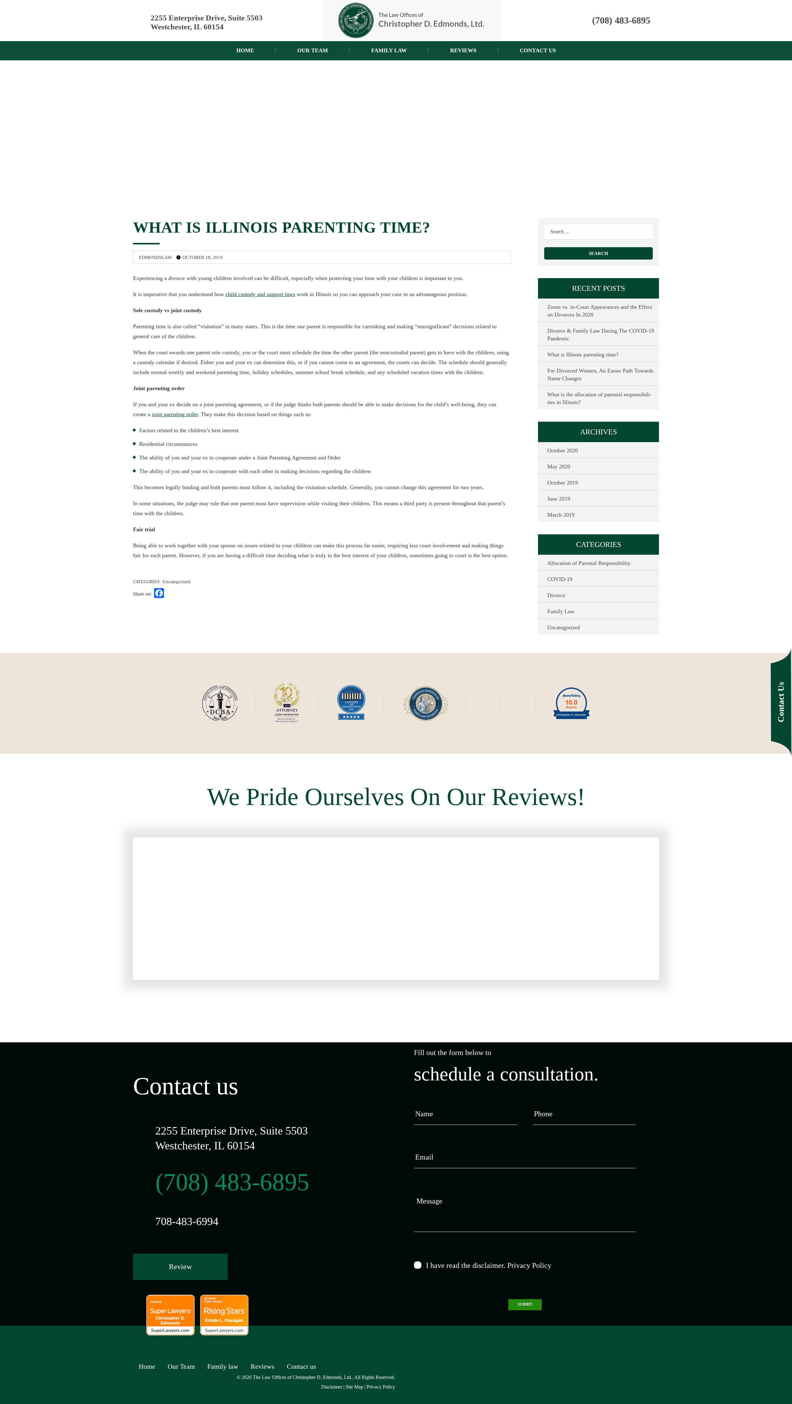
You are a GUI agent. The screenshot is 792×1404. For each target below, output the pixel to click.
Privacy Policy (529, 1265)
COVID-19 (559, 579)
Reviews (463, 50)
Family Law (561, 611)
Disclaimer (331, 1386)
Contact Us (781, 702)
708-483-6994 (186, 1221)
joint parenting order (175, 414)
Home (245, 50)
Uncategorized (176, 581)
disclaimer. (489, 1265)
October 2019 (562, 483)
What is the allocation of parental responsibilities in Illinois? (599, 398)
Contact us (538, 50)
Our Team (312, 50)
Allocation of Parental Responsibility (589, 563)
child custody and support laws (260, 294)
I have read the (488, 1265)
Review (180, 1267)
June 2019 (558, 499)
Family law (389, 50)
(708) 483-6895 (621, 20)
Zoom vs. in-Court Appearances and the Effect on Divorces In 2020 (599, 311)
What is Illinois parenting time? (582, 354)
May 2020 (558, 466)
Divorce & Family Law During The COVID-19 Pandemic (600, 335)
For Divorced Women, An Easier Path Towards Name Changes (600, 374)
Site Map (354, 1386)
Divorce (556, 595)
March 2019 (561, 515)
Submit (525, 1304)
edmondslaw (155, 257)
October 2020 (562, 450)
